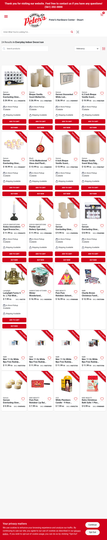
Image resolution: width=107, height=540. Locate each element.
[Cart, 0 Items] (101, 14)
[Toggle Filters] (103, 48)
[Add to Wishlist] (23, 93)
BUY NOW (14, 128)
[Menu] (6, 16)
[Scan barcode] (78, 32)
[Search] (72, 32)
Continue (92, 525)
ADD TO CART (14, 121)
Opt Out (92, 532)
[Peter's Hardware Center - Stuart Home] (35, 20)
